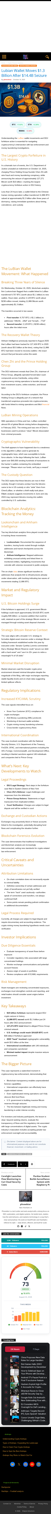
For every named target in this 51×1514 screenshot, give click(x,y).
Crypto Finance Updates (28, 66)
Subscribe (44, 1252)
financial (45, 404)
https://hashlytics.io (25, 1207)
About (32, 1507)
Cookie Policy (22, 1507)
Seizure (28, 1154)
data (15, 571)
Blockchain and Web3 (9, 66)
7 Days (36, 1349)
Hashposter (5, 1487)
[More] (32, 1164)
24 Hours (15, 1349)
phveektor (7, 79)
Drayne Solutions (28, 1511)
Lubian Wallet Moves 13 (16, 1154)
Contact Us (7, 1504)
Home (3, 63)
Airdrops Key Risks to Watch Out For (17, 1455)
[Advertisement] (25, 26)
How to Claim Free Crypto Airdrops (16, 1447)
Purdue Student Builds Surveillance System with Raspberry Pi (40, 1180)
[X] (29, 1227)
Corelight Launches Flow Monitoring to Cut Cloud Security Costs (11, 1180)
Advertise (17, 1504)
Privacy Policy (43, 1504)
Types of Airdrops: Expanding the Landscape (20, 1443)
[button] (17, 124)
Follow (44, 1240)
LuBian (21, 138)
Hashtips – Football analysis (12, 1491)
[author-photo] (25, 1196)
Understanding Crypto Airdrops (15, 1439)
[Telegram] (22, 1227)
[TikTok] (26, 1227)
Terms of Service (29, 1504)
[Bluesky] (33, 1227)
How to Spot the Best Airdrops (15, 1451)
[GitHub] (18, 1227)
